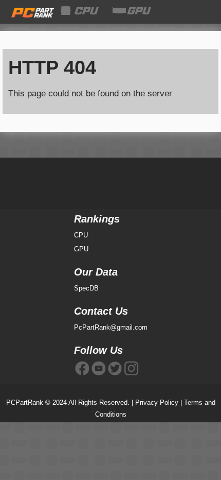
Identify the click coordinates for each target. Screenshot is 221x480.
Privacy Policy (156, 402)
